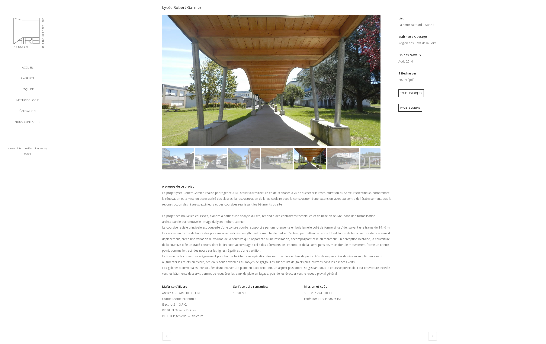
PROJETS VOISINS (410, 107)
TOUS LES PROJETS (411, 93)
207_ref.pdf (406, 80)
